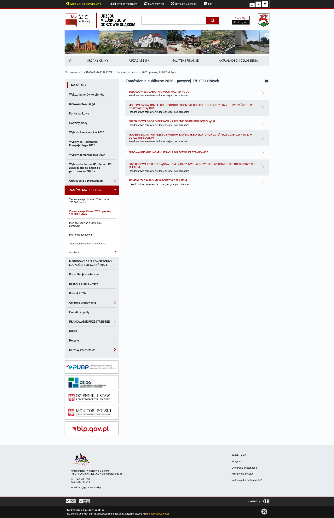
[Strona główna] (70, 61)
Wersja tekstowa (127, 4)
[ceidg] (92, 382)
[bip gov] (92, 428)
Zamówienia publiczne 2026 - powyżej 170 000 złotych (146, 72)
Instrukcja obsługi (186, 4)
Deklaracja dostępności (244, 467)
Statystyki (237, 461)
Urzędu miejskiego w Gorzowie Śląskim (118, 20)
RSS (210, 4)
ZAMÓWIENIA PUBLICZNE (98, 72)
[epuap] (92, 367)
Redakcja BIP (239, 455)
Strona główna (72, 72)
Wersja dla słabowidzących (86, 4)
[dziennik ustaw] (92, 397)
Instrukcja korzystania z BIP (247, 480)
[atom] (266, 81)
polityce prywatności (158, 513)
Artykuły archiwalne (242, 473)
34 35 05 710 (83, 479)
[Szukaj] (212, 20)
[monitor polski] (92, 413)
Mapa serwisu (156, 4)
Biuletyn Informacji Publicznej (80, 20)
